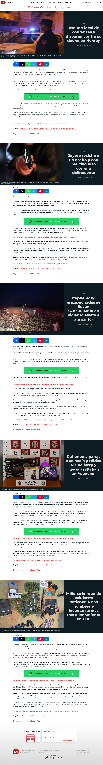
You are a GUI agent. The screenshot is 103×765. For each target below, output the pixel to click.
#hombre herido (71, 128)
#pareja (35, 565)
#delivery (29, 565)
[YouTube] (88, 752)
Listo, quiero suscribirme (69, 740)
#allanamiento (24, 716)
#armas (45, 716)
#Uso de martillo (47, 268)
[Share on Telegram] (34, 64)
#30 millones (45, 424)
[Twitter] (81, 752)
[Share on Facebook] (16, 64)
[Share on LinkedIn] (46, 64)
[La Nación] (8, 2)
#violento (29, 424)
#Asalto (42, 128)
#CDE (32, 716)
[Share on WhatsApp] (28, 64)
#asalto (22, 424)
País (84, 23)
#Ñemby (36, 128)
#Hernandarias (57, 268)
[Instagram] (84, 752)
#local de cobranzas (26, 128)
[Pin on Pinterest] (40, 64)
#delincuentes (50, 128)
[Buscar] (100, 2)
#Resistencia (37, 268)
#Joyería (29, 268)
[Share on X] (22, 64)
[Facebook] (77, 752)
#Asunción (49, 565)
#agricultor (36, 424)
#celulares (58, 716)
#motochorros (60, 128)
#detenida (42, 565)
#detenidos (38, 716)
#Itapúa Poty (53, 424)
